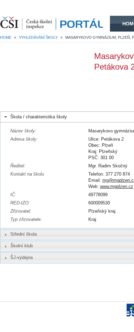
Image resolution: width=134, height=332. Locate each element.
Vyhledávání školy (38, 37)
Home (5, 37)
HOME (55, 24)
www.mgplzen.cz (116, 186)
